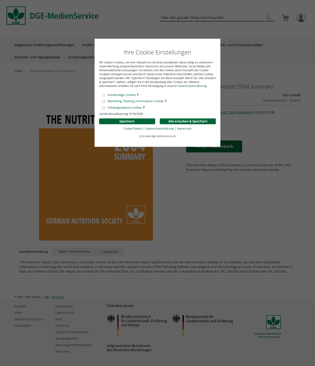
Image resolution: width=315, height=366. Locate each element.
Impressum (184, 128)
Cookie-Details (133, 128)
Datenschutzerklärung (192, 86)
